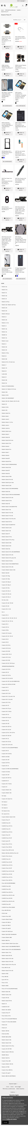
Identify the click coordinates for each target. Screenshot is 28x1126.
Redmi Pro (4, 289)
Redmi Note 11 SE (6, 530)
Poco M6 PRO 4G (6, 910)
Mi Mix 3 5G (5, 600)
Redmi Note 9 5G (6, 467)
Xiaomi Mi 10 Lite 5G (7, 678)
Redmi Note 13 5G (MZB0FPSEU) (10, 564)
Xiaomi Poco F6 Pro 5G (8, 850)
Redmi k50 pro (6, 313)
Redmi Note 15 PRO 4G (8, 1052)
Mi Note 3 (4, 805)
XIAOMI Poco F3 (6, 829)
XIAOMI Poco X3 (6, 859)
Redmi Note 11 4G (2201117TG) (9, 506)
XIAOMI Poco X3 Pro (7, 865)
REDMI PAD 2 (5, 1055)
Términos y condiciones (9, 1088)
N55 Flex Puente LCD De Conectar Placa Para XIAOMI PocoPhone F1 (20, 180)
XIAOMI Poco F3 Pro (7, 832)
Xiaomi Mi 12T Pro (6, 726)
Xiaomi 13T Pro (6, 762)
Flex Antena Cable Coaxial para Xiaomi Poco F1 (20, 38)
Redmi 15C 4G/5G (6, 1009)
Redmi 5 (4, 344)
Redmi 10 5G (5, 395)
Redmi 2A (4, 319)
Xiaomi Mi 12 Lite (6, 729)
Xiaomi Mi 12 (5, 720)
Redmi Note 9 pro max (8, 482)
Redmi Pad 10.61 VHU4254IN (9, 934)
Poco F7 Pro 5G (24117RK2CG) (9, 1018)
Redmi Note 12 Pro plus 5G (9, 557)
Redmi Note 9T (6, 470)
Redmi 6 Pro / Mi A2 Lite (8, 362)
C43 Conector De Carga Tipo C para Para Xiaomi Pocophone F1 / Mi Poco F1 (6, 39)
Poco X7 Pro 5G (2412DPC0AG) (9, 988)
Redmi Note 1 (5, 416)
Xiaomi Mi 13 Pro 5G (7, 744)
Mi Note (4, 795)
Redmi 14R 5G (5, 1030)
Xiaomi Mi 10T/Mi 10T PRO (8, 684)
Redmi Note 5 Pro (6, 443)
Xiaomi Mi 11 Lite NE (7, 699)
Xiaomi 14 (4, 786)
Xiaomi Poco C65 (6, 916)
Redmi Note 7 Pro (6, 952)
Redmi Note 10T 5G (7, 1000)
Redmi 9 (4, 377)
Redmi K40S (5, 985)
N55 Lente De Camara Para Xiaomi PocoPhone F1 (7, 208)
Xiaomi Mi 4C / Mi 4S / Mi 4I (9, 618)
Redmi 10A (4, 392)
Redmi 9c (4, 383)
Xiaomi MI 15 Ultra (6, 753)
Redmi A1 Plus (5, 301)
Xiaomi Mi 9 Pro (6, 669)
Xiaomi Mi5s (5, 630)
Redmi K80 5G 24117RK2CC (9, 1076)
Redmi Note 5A (6, 437)
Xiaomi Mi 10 (5, 672)
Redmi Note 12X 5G (7, 955)
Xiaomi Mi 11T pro (6, 708)
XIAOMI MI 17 (5, 780)
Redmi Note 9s (6, 473)
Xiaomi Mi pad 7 (6, 1073)
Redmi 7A (4, 368)
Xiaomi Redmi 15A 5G (7, 1064)
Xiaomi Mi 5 (5, 624)
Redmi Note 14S (6, 991)
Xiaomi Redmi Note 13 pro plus (10, 943)
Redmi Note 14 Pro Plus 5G (9, 964)
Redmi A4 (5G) (5, 756)
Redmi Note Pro (6, 413)
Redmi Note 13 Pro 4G (7, 567)
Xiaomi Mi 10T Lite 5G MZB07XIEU (10, 681)
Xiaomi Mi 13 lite (6, 741)
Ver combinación (7, 105)
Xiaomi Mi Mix (6, 588)
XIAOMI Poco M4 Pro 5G (8, 901)
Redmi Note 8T (6, 458)
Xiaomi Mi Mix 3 (6, 597)
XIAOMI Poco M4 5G (7, 898)
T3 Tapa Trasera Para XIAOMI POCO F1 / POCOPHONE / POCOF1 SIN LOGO (20, 270)
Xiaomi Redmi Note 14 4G (8, 570)
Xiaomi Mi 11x (5, 714)
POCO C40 (4, 913)
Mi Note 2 (4, 802)
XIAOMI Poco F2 (6, 823)
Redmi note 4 (5, 425)
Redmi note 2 (5, 419)
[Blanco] (3, 275)
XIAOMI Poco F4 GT (7, 838)
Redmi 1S (4, 292)
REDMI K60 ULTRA (6, 1037)
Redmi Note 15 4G (6, 1040)
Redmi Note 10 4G (6, 485)
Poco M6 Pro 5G (6, 967)
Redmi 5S (4, 350)
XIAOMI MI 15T (5, 1006)
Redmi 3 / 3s (5, 322)
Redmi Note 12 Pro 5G (7, 554)
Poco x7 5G (5, 982)
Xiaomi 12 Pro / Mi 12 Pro (8, 732)
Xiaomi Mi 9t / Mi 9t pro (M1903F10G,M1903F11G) (8, 665)
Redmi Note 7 (5, 452)
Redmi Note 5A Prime (7, 440)
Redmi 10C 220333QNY (8, 398)
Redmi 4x (4, 332)
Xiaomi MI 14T (5, 774)
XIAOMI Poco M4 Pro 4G (8, 895)
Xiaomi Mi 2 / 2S (6, 609)
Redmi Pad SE (5, 573)
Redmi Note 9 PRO (6, 476)
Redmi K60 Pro (6, 940)
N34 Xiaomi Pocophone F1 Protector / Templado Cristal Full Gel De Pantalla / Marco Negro (20, 96)
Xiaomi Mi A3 (5, 606)
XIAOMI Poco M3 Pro (7, 892)
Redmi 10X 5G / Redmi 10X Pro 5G (10, 401)
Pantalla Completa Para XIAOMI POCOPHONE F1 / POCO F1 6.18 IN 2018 (7, 270)
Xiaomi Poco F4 (6, 835)
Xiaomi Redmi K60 (7, 937)
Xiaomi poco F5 (6, 841)
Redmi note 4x (6, 428)
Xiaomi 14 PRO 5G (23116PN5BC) (10, 768)
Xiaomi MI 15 (5, 750)
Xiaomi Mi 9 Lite (6, 657)
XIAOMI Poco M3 (6, 889)
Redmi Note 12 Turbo (7, 560)
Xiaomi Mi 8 (5, 642)
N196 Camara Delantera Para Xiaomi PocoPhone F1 (7, 67)
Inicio (7, 1086)
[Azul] (3, 157)
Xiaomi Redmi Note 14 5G (8, 817)
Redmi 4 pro (5, 341)
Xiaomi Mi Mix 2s (6, 594)
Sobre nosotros (20, 1088)
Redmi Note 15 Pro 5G (7, 970)
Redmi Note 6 (5, 446)
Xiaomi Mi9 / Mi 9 (6, 654)
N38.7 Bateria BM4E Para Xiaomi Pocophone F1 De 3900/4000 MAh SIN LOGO (20, 125)
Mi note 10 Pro (5, 814)
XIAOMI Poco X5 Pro (7, 877)
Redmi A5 (4, 310)
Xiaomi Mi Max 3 (6, 585)
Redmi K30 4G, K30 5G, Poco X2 (10, 853)
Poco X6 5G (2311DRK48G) (8, 883)
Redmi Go (4, 286)
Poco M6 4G (5, 976)
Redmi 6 (4, 356)
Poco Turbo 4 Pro (6, 1015)
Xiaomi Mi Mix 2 (6, 591)
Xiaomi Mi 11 (5, 687)
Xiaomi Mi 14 (5, 765)
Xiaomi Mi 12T (5, 723)
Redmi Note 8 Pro (6, 461)
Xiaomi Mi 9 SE (6, 660)
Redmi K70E (5, 973)
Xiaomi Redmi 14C (6, 792)
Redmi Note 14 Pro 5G (7, 961)
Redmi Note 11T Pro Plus (8, 539)
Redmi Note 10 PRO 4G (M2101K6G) (11, 494)
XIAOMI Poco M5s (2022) (8, 907)
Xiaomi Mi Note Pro (7, 798)
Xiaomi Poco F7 (6, 1012)
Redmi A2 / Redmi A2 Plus (9, 304)
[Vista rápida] (12, 25)
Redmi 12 (4, 404)
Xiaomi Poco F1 (6, 820)
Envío (12, 1086)
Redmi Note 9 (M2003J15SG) (9, 464)
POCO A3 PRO (5, 1033)
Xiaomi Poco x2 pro (7, 856)
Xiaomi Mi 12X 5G (6, 735)
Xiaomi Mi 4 (5, 615)
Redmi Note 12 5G (6, 545)
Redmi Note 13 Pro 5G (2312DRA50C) (11, 949)
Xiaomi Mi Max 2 (6, 582)
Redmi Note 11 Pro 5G (7, 515)
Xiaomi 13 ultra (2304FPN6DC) (10, 747)
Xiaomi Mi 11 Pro (6, 702)
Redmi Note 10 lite (7, 500)
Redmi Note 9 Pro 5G (7, 479)
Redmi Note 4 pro (6, 431)
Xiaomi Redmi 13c (6, 789)
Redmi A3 (4, 307)
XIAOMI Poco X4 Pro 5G (8, 871)
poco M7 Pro (5, 979)
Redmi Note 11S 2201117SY (8, 524)
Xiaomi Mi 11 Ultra (6, 711)
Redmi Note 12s (6, 548)
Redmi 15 (4, 1003)
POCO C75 (4, 1024)
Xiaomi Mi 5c (5, 627)
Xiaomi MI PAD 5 (6, 925)
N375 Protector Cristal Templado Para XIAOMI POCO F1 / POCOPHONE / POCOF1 (7, 125)
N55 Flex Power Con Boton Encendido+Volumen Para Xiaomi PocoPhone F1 (7, 181)
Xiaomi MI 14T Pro (6, 777)
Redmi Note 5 (5, 434)
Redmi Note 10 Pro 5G (7, 497)
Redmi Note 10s (6, 491)
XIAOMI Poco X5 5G (7, 874)
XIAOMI (2, 283)
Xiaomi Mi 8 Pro (6, 645)
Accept (5, 1122)
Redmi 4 (4, 326)
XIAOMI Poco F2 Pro (7, 826)
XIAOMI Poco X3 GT (7, 862)
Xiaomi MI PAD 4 (6, 922)
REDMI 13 (4, 335)
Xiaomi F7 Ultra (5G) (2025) (9, 1021)
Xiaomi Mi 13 (5, 738)
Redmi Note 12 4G (6, 542)
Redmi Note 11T (6, 533)
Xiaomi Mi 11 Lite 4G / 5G (8, 696)
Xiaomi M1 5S (5, 997)
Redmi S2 (4, 295)
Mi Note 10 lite (6, 811)
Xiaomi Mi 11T (5, 705)
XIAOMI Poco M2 (6, 886)
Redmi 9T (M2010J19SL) (8, 386)
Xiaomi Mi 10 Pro (6, 675)
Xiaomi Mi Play (6, 576)
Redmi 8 (4, 371)
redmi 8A (4, 374)
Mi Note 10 (4, 808)
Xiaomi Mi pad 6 (6, 928)
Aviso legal (18, 1086)
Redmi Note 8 (5, 455)
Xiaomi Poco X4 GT (7, 868)
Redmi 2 (4, 316)
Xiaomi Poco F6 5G (7, 847)
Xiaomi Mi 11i (5, 690)
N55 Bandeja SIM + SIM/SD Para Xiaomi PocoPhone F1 (7, 152)
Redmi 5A (4, 347)
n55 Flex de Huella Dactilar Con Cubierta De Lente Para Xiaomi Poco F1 (20, 153)
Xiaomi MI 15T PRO (7, 1049)
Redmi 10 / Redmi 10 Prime (9, 389)
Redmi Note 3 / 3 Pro (7, 422)
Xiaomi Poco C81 (6, 1061)
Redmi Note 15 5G (6, 1043)
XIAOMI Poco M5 (6, 904)
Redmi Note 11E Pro (7, 521)
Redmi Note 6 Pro (6, 449)
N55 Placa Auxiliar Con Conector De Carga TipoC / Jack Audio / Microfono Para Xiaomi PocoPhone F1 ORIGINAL (6, 241)
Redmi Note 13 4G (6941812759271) (11, 946)
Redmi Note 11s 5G (6, 527)
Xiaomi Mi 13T (5, 759)
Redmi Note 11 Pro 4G (7, 512)
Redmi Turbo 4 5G (6, 994)
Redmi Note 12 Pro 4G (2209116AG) (11, 551)
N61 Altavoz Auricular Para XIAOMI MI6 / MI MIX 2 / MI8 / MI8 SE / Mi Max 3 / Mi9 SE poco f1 (20, 240)
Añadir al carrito (8, 47)
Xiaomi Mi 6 (5, 639)
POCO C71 (4, 1027)
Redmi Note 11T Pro (7, 536)
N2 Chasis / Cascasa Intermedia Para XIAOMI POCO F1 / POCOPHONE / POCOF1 (7, 95)
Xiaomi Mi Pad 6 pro (7, 931)
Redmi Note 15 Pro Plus (8, 1046)
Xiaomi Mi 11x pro (6, 717)
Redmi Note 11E (6, 503)
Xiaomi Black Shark (7, 919)
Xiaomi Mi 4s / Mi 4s (7, 621)
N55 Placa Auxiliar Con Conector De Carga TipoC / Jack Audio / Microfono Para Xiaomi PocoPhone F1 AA (20, 210)
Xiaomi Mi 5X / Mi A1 (7, 636)
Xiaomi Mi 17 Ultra (6, 783)
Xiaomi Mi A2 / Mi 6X (7, 603)
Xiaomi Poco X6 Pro (7, 880)
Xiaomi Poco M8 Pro (7, 1070)
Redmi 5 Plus (5, 353)
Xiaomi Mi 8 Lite (6, 648)
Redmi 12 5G (5, 407)
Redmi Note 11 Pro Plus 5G (8, 518)
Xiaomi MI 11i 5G (6, 693)
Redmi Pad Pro (6, 1058)
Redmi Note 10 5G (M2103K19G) (10, 488)
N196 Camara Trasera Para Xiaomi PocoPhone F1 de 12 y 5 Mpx (20, 67)
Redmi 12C (4, 410)
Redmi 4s (4, 338)
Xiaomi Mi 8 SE (6, 651)
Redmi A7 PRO (5, 1067)
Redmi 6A (4, 359)
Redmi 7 (4, 365)
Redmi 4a (4, 329)
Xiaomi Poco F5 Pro (7, 844)
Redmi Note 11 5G (6, 509)
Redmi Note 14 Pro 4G (7, 958)
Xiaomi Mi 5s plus (6, 633)
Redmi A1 (4, 298)
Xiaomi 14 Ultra (6, 771)
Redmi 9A (4, 380)
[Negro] (2, 101)
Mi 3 (3, 612)
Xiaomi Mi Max (6, 579)
